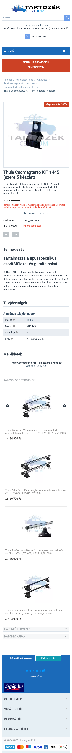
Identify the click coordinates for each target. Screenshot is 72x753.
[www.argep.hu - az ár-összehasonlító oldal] (14, 687)
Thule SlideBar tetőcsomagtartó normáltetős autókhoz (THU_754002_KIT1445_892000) (35, 492)
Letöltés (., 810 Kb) (36, 365)
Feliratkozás (48, 658)
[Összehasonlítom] (15, 234)
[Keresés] (67, 18)
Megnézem (37, 67)
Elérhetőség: (10, 225)
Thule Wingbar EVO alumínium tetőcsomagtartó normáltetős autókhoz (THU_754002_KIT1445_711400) (35, 432)
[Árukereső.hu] (36, 672)
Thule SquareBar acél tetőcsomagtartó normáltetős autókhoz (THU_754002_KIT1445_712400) (34, 612)
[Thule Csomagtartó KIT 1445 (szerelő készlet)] (36, 134)
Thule (30, 319)
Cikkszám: (9, 220)
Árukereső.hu (36, 676)
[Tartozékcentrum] (36, 8)
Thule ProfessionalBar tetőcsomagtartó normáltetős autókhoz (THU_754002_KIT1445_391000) (34, 552)
